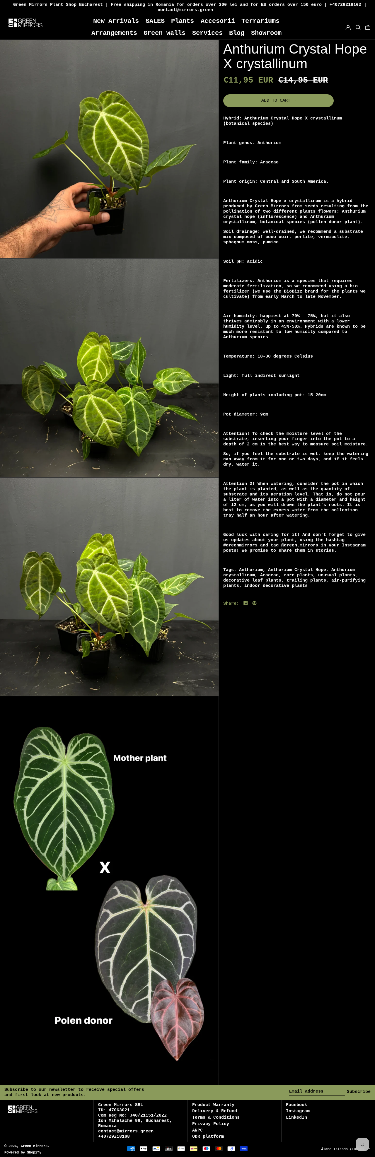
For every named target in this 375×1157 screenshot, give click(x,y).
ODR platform (208, 1136)
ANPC (197, 1130)
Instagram (298, 1111)
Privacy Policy (210, 1124)
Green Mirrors (34, 1146)
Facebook (296, 1105)
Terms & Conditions (216, 1117)
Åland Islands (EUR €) (343, 1150)
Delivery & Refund (214, 1111)
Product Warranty (213, 1105)
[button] (368, 27)
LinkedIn (296, 1117)
